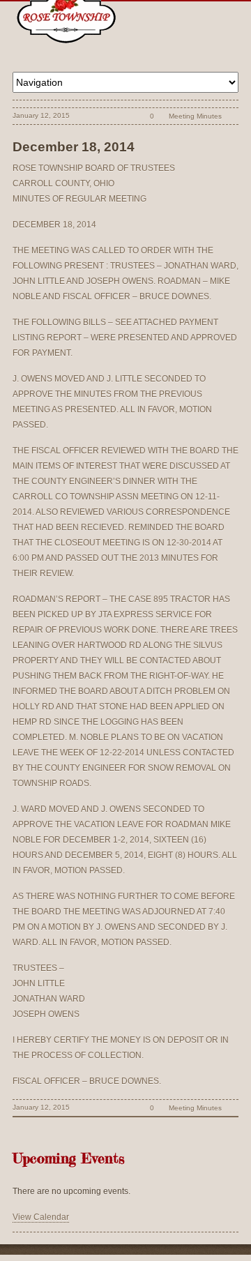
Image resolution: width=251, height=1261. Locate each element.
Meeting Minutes (195, 116)
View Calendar (41, 1217)
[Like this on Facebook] (231, 116)
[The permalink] (128, 116)
